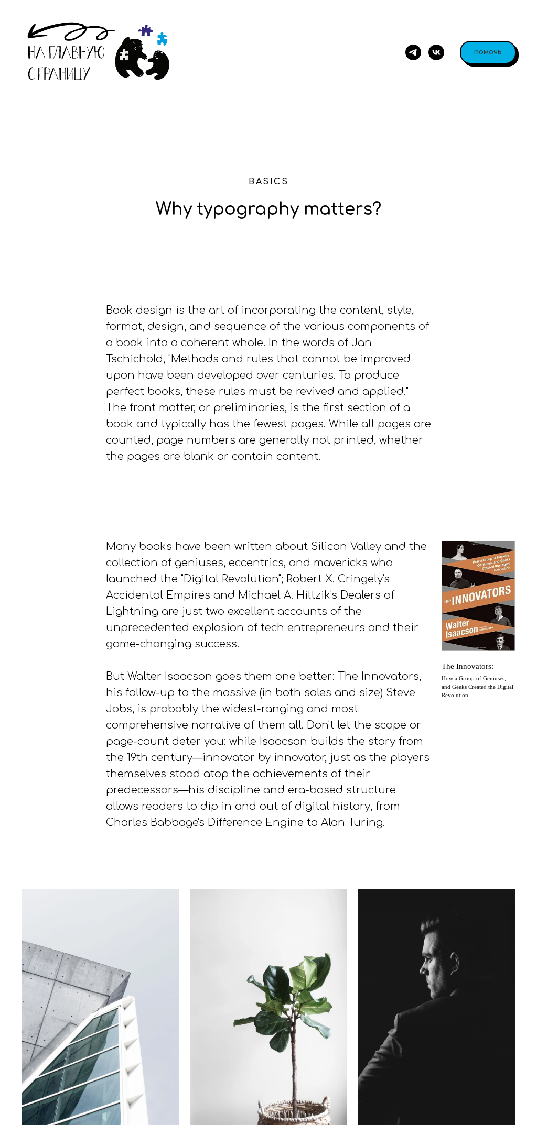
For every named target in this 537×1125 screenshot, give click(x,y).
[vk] (436, 52)
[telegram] (413, 52)
